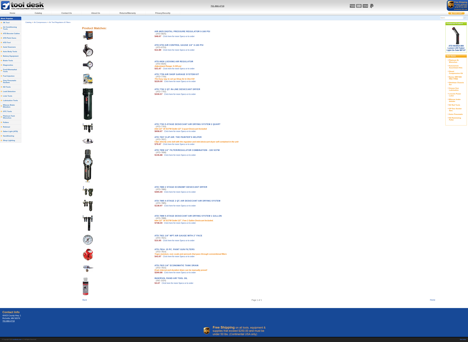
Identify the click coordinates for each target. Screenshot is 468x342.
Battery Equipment (11, 56)
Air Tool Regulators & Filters (59, 22)
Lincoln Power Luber (455, 95)
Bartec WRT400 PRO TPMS (455, 78)
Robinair (6, 127)
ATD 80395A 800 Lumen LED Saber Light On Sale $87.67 (456, 48)
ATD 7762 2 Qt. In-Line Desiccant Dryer (177, 89)
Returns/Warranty (128, 13)
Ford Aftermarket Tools (10, 70)
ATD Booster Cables (11, 33)
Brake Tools (8, 60)
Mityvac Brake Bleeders (9, 106)
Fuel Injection (9, 76)
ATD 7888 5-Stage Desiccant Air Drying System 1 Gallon (188, 216)
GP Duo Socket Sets (455, 110)
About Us (95, 13)
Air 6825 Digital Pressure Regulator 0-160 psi (182, 31)
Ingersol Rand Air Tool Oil (171, 278)
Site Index (463, 339)
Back (85, 300)
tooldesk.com (17, 339)
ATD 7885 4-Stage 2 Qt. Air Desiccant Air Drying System (187, 201)
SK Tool (6, 22)
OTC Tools (7, 111)
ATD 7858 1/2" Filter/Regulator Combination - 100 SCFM (187, 150)
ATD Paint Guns (9, 38)
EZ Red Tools (454, 105)
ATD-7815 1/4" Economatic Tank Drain (177, 265)
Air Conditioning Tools (10, 28)
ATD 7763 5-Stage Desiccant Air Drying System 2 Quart (187, 124)
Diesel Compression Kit (456, 72)
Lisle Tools (7, 96)
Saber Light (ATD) (10, 131)
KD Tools (7, 87)
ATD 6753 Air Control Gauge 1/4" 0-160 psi (179, 45)
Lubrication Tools (10, 100)
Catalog (38, 13)
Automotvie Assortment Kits (455, 67)
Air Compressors (40, 22)
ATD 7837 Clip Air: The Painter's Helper (178, 137)
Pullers (6, 122)
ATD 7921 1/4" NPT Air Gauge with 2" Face (178, 236)
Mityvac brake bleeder (455, 100)
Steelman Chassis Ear (456, 83)
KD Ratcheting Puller (455, 119)
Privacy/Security (162, 13)
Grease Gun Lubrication (454, 89)
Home (12, 13)
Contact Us (66, 13)
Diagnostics (8, 65)
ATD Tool (7, 42)
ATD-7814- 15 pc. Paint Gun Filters (175, 249)
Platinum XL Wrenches (454, 61)
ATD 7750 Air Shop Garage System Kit (177, 74)
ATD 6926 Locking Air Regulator (174, 62)
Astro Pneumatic (456, 114)
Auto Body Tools (10, 51)
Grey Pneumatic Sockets (9, 81)
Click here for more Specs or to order (178, 36)
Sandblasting (8, 136)
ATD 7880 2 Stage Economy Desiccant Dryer (181, 187)
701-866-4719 (217, 6)
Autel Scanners (9, 47)
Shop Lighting (9, 140)
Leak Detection (9, 91)
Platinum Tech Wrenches (9, 117)
